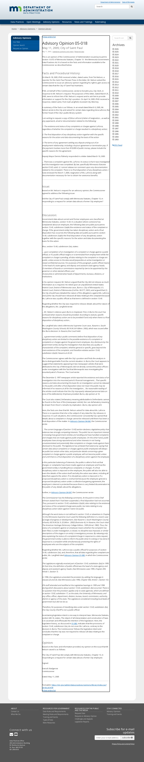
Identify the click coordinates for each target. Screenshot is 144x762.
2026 (117, 49)
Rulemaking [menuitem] (100, 22)
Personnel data (79, 52)
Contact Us (15, 711)
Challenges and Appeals (84, 719)
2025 (117, 52)
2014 (117, 82)
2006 (117, 104)
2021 (117, 63)
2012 (117, 87)
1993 (117, 140)
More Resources (49, 722)
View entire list (49, 37)
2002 (117, 115)
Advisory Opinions (27, 28)
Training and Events (50, 717)
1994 (117, 137)
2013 (117, 85)
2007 (117, 101)
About (14, 708)
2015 (117, 79)
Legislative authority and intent (63, 52)
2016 (117, 76)
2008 (117, 98)
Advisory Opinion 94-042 (80, 421)
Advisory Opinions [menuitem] (51, 22)
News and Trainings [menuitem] (83, 22)
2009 (117, 96)
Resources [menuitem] (67, 22)
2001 (117, 118)
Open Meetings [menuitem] (33, 22)
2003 (117, 112)
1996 (117, 131)
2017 (117, 74)
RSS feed (118, 145)
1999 (117, 123)
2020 (117, 66)
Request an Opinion (20, 48)
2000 (117, 120)
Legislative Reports (82, 722)
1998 (117, 126)
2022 (117, 60)
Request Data (80, 713)
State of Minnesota (128, 2)
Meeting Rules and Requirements (55, 714)
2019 (117, 68)
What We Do (15, 714)
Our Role (16, 42)
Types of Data (48, 720)
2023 (117, 57)
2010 (117, 93)
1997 (117, 129)
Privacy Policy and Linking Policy (123, 744)
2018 (117, 71)
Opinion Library (44, 28)
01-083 (74, 623)
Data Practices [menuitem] (17, 22)
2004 (117, 109)
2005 (117, 107)
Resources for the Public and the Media (87, 709)
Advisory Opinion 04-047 (61, 492)
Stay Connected (114, 708)
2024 (117, 55)
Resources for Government (56, 708)
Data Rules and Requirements (54, 711)
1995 (117, 134)
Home (14, 28)
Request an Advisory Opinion (86, 716)
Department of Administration (110, 2)
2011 (117, 90)
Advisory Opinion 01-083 (74, 555)
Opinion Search (19, 45)
